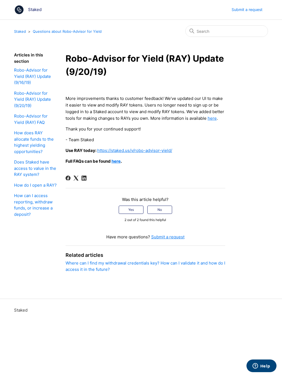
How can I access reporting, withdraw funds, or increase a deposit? (33, 205)
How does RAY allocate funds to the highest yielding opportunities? (34, 142)
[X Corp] (76, 178)
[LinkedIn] (84, 178)
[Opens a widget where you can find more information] (261, 366)
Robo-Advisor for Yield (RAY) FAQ (31, 119)
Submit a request (247, 9)
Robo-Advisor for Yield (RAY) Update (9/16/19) (32, 76)
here (212, 118)
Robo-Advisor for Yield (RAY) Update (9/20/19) (32, 99)
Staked (20, 31)
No (160, 210)
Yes (131, 210)
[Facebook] (68, 178)
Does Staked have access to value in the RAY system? (35, 168)
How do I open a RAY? (35, 185)
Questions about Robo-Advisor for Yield (67, 31)
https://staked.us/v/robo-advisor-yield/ (134, 150)
